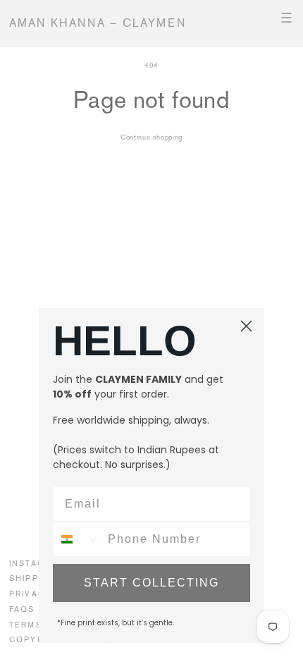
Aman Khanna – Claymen (98, 23)
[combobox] (77, 539)
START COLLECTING (151, 583)
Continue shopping (151, 137)
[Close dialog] (246, 326)
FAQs (22, 609)
